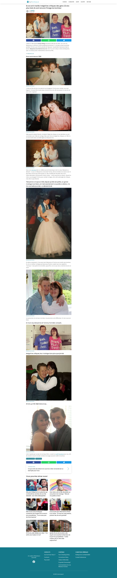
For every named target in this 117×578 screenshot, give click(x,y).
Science (65, 2)
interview (33, 170)
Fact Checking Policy (64, 554)
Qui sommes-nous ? (49, 554)
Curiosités (71, 2)
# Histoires (39, 458)
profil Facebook (60, 454)
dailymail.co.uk (31, 53)
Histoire (89, 2)
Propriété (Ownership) (64, 562)
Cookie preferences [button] (80, 557)
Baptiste (32, 10)
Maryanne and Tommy (30, 85)
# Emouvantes (30, 458)
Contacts (46, 557)
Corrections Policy (63, 557)
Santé (77, 2)
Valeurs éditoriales (63, 560)
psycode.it (47, 560)
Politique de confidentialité (82, 554)
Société (83, 2)
